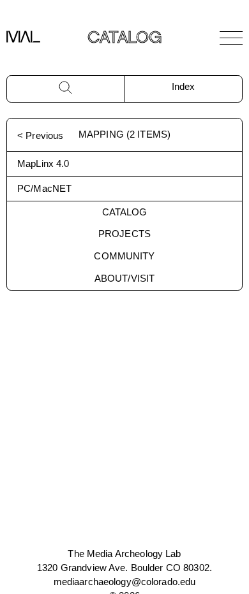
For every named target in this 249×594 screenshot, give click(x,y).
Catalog (124, 211)
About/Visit (124, 278)
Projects (124, 233)
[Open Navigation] (231, 37)
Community (124, 255)
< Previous (40, 135)
